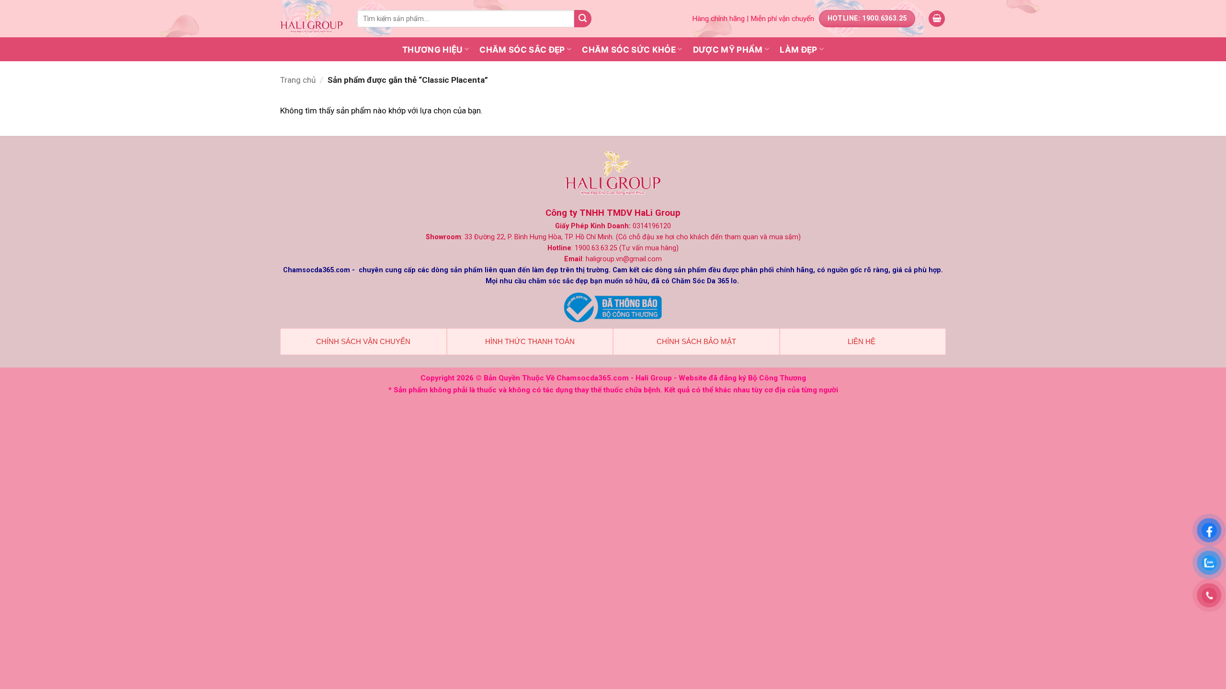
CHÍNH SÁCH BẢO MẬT (696, 341)
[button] (937, 19)
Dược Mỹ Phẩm (728, 49)
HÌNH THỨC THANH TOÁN (530, 341)
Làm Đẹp (798, 49)
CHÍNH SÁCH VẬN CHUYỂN (363, 341)
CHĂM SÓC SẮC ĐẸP (522, 49)
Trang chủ (298, 80)
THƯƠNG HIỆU (432, 49)
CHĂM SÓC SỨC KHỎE (629, 49)
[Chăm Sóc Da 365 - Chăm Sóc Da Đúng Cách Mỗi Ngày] (311, 19)
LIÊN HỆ (862, 341)
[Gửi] (582, 18)
